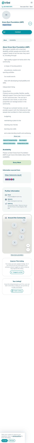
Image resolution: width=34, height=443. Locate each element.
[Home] (5, 2)
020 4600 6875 (7, 6)
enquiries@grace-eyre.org (14, 196)
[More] (30, 23)
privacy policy (17, 436)
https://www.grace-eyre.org (15, 201)
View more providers (17, 255)
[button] (9, 233)
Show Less (17, 136)
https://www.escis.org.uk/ (13, 175)
